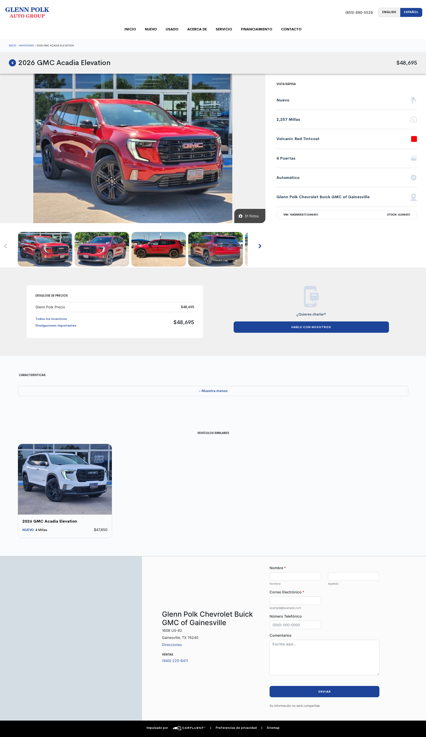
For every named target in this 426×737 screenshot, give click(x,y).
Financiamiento (256, 29)
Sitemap (270, 728)
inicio (130, 29)
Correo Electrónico (287, 592)
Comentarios (281, 635)
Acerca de (197, 29)
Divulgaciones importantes (56, 325)
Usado (172, 29)
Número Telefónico (286, 616)
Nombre (278, 568)
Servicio (224, 29)
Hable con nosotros (311, 327)
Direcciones (172, 644)
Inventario (26, 45)
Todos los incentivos (51, 319)
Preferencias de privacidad (233, 728)
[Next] (259, 246)
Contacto (291, 29)
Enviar (324, 691)
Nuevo (151, 29)
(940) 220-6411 (175, 660)
